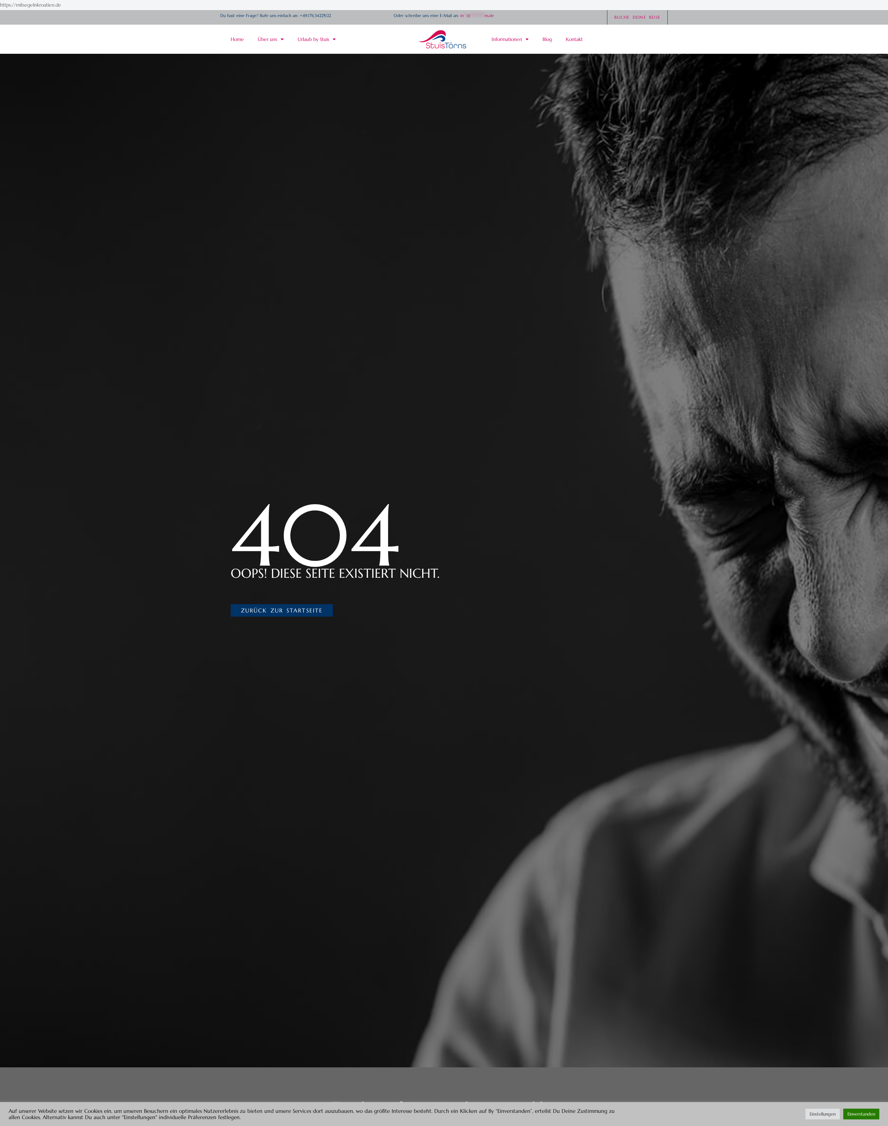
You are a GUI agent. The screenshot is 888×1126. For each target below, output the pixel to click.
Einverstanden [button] (861, 1114)
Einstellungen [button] (823, 1114)
